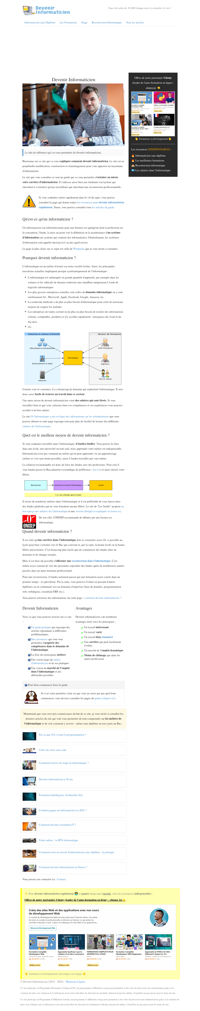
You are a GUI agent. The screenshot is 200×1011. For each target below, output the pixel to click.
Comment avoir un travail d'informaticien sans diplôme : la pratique (76, 852)
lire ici (96, 469)
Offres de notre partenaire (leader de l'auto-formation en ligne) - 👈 (153, 82)
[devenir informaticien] (46, 10)
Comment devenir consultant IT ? (57, 824)
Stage (84, 22)
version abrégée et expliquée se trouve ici (98, 511)
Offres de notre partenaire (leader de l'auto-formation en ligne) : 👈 (74, 900)
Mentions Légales (75, 981)
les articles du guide (103, 207)
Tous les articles (135, 22)
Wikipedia (79, 249)
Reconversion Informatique (107, 22)
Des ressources (39, 639)
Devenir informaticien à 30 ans (56, 779)
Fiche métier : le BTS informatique (58, 840)
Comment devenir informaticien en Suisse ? (63, 867)
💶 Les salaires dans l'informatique (150, 170)
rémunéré (107, 637)
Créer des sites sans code (52, 750)
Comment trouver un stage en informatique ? (64, 763)
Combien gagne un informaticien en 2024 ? (63, 810)
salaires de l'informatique (36, 426)
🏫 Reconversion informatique (148, 165)
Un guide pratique (41, 627)
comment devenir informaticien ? (102, 598)
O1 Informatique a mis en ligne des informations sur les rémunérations (70, 416)
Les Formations (68, 22)
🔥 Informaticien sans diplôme (148, 155)
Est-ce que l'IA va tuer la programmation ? (62, 734)
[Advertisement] (100, 49)
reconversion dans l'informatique (91, 561)
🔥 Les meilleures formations (147, 160)
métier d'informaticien (46, 661)
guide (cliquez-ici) (105, 698)
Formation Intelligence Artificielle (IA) (61, 795)
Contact (61, 879)
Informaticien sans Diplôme (39, 22)
